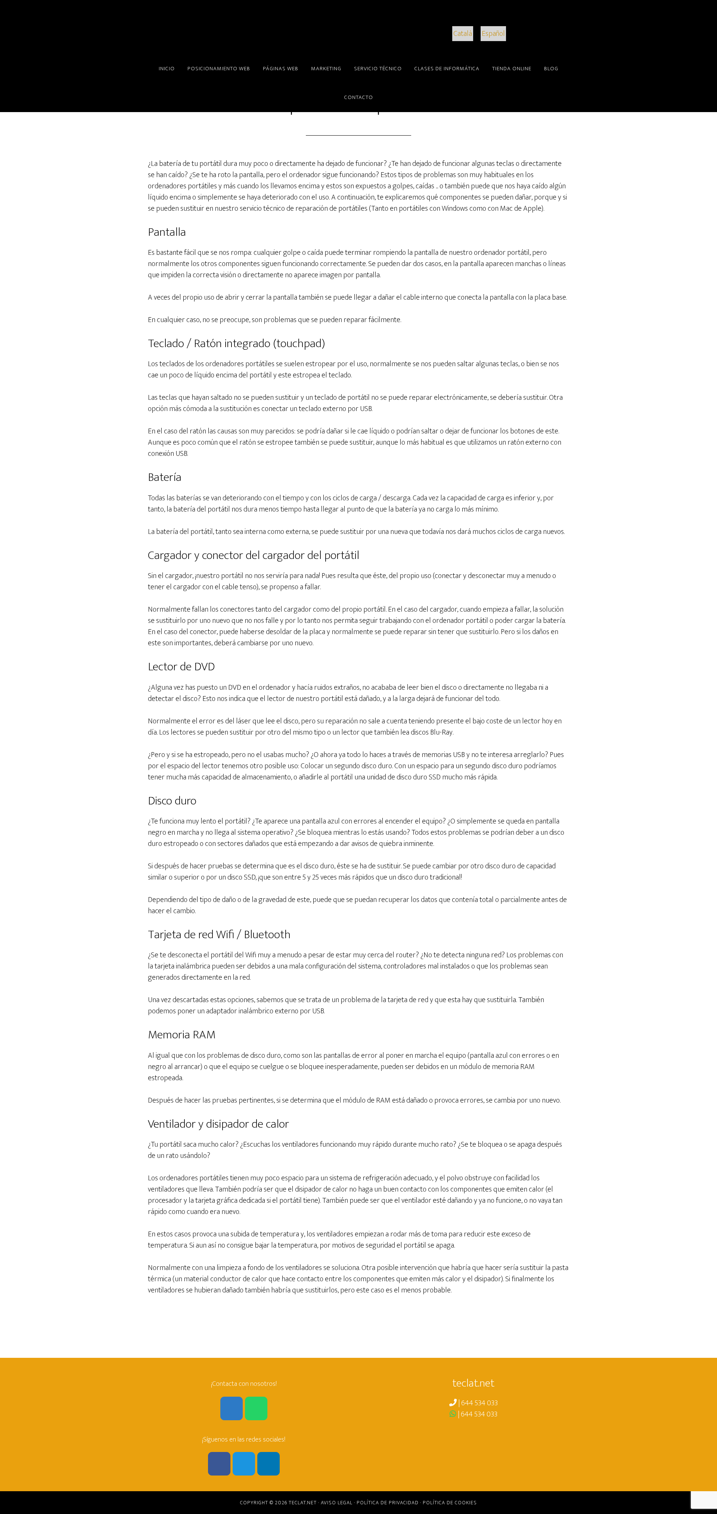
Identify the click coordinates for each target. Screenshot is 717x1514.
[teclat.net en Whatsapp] (256, 1408)
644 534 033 (479, 1403)
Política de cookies (450, 1502)
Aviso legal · (339, 1502)
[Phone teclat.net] (231, 1408)
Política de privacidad (388, 1502)
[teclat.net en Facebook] (219, 1464)
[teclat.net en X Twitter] (244, 1464)
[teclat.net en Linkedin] (268, 1464)
